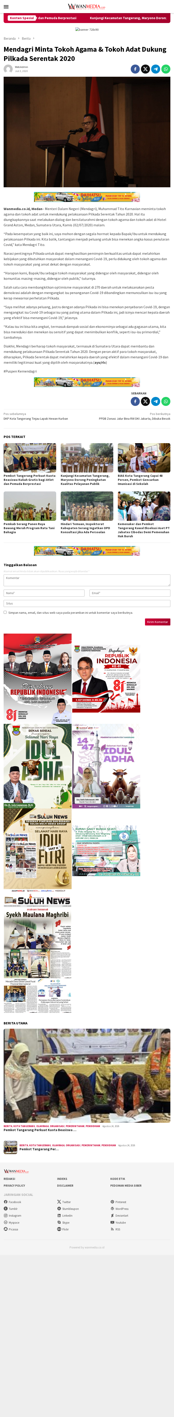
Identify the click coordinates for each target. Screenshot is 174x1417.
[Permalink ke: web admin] (8, 69)
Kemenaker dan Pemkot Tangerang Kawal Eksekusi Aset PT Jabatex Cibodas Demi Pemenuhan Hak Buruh (144, 530)
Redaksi (9, 1179)
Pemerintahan (75, 1126)
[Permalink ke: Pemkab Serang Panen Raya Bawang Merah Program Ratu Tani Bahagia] (30, 506)
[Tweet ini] (145, 69)
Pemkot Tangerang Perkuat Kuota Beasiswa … (40, 1130)
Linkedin (67, 1216)
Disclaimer (65, 1186)
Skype (65, 1223)
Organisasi (57, 1126)
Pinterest (121, 1202)
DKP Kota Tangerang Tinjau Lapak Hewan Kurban (36, 416)
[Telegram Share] (155, 69)
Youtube (121, 1223)
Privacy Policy (14, 1186)
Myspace (14, 1223)
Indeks (62, 1179)
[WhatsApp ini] (165, 69)
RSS (118, 1229)
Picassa (13, 1229)
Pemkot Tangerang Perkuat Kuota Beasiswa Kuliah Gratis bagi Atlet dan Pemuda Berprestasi (30, 480)
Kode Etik (117, 1179)
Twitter (66, 1202)
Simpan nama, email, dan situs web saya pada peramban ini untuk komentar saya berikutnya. (70, 613)
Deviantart (122, 1216)
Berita (8, 1126)
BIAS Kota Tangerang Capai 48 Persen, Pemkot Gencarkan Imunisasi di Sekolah (140, 480)
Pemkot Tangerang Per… (39, 1149)
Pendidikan (93, 1126)
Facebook (15, 1202)
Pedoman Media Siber (126, 1186)
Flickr (65, 1229)
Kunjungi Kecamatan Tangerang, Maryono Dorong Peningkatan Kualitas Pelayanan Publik (85, 480)
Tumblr (13, 1209)
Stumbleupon (70, 1209)
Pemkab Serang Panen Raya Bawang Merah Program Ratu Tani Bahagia (29, 528)
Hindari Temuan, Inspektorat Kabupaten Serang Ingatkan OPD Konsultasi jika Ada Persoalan (85, 528)
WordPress (122, 1209)
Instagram (15, 1216)
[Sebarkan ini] (135, 69)
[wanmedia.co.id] (86, 6)
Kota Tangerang (24, 1126)
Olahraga (42, 1126)
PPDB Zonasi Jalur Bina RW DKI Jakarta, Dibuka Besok (134, 416)
